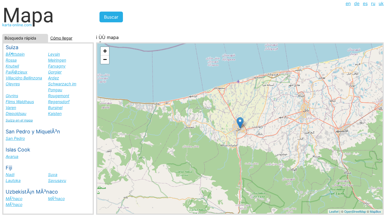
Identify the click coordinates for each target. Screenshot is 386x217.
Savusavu (57, 180)
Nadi (10, 174)
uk (381, 3)
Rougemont (58, 95)
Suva (52, 174)
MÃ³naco (14, 198)
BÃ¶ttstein (15, 54)
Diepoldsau (16, 113)
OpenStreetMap (355, 211)
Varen (11, 107)
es (365, 3)
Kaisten (55, 113)
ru (373, 3)
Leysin (54, 54)
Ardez (53, 77)
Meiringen (57, 60)
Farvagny (57, 66)
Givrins (12, 95)
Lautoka (13, 180)
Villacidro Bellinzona (24, 77)
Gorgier (55, 72)
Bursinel (55, 107)
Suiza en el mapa (19, 120)
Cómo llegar (61, 38)
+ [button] (105, 51)
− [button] (105, 59)
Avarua (12, 156)
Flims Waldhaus (20, 101)
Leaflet (334, 211)
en (348, 3)
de (356, 3)
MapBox (375, 211)
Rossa (11, 60)
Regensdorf (59, 101)
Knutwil (12, 66)
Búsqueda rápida (20, 38)
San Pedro (15, 138)
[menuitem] (348, 3)
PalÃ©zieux (16, 72)
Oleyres (13, 83)
